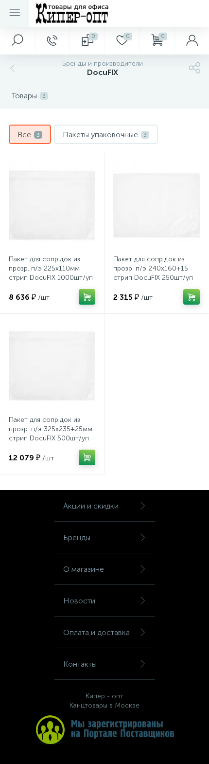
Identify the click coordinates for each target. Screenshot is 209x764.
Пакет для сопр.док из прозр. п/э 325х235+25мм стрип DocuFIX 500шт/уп (50, 429)
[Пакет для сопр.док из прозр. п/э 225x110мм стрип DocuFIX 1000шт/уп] (52, 205)
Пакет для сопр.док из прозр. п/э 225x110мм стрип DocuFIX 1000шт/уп (51, 268)
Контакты (80, 664)
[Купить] (87, 297)
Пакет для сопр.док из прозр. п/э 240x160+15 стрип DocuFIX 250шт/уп (153, 268)
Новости (79, 600)
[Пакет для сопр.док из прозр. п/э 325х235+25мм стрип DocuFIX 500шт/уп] (52, 366)
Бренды (76, 537)
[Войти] (191, 41)
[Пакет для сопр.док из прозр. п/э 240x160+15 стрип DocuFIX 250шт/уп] (156, 205)
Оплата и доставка (96, 632)
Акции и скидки (91, 505)
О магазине (83, 569)
